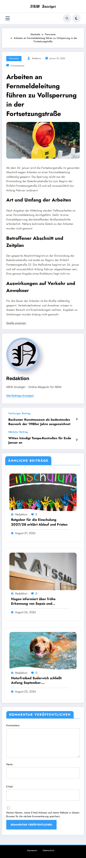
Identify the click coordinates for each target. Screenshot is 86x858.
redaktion (36, 58)
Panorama (14, 58)
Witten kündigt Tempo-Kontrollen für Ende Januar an (39, 440)
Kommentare (12, 725)
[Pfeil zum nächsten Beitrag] (77, 439)
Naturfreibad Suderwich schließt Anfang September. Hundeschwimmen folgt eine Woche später (38, 680)
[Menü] (7, 18)
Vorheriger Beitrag (19, 413)
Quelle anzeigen (16, 323)
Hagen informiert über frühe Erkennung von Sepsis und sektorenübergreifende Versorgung (38, 601)
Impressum (32, 850)
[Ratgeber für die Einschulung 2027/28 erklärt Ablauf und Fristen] (43, 492)
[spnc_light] (76, 18)
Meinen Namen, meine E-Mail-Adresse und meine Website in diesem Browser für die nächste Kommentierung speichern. (42, 814)
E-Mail (9, 786)
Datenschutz (48, 850)
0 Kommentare (17, 65)
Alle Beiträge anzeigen (20, 395)
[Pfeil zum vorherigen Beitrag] (77, 419)
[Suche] (67, 18)
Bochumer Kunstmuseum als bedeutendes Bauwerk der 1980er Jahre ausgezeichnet (39, 422)
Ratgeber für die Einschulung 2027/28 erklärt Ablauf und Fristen (39, 522)
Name (9, 764)
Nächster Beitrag (18, 431)
